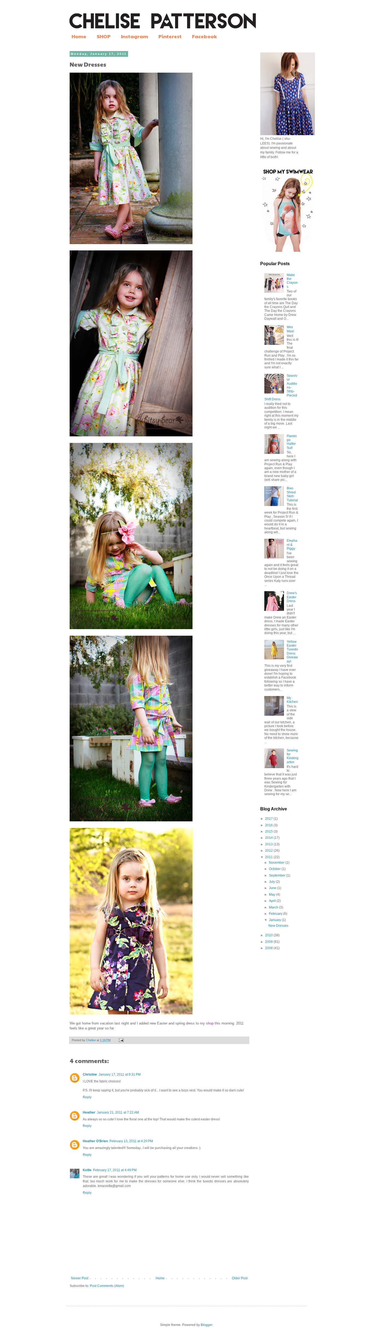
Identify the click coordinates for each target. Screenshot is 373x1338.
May (272, 894)
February (276, 914)
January (275, 920)
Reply (87, 1097)
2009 (269, 942)
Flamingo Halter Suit (292, 442)
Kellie (87, 1170)
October (275, 869)
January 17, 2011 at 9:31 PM (120, 1074)
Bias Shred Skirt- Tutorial (292, 494)
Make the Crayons (292, 281)
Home (79, 36)
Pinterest (170, 36)
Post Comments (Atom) (107, 1286)
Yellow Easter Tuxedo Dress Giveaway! (292, 651)
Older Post (239, 1278)
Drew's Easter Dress (292, 597)
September (277, 875)
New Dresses (278, 926)
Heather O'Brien (95, 1141)
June (273, 888)
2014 (269, 838)
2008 (269, 948)
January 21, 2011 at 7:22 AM (118, 1112)
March (274, 907)
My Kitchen (292, 700)
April (273, 901)
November (277, 863)
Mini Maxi (290, 329)
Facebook (204, 36)
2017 (269, 819)
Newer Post (79, 1278)
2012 (269, 850)
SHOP (104, 36)
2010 (269, 935)
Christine (90, 1074)
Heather (89, 1112)
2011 (269, 857)
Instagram (134, 36)
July (272, 882)
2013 (269, 844)
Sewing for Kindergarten (292, 756)
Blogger (206, 1325)
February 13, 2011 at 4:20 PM (131, 1141)
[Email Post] (121, 1040)
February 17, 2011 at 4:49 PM (115, 1170)
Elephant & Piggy (292, 544)
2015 (269, 831)
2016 (269, 825)
